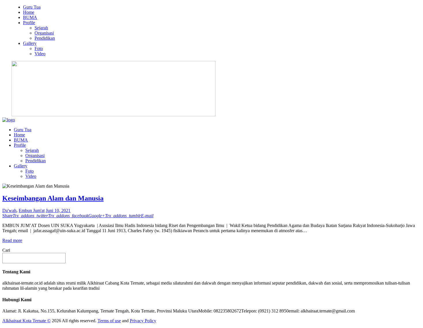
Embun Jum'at (32, 210)
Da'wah (9, 210)
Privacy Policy (143, 320)
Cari (6, 250)
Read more (12, 240)
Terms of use (109, 320)
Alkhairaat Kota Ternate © (26, 320)
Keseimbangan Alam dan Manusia (53, 198)
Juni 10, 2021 (58, 210)
